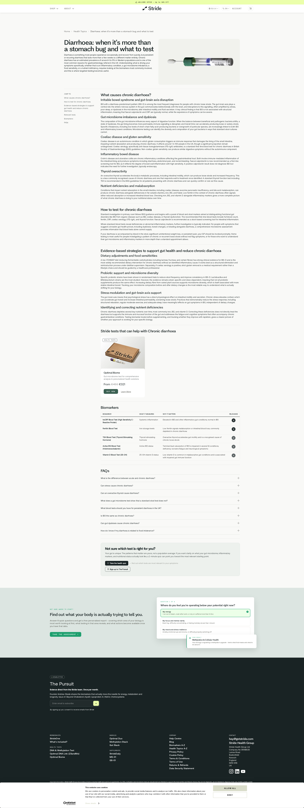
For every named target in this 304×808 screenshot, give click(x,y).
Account (237, 8)
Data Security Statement (181, 768)
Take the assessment (64, 634)
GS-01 (113, 760)
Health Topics (80, 31)
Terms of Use (176, 761)
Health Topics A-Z (178, 748)
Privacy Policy (176, 752)
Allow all (230, 788)
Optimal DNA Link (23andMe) (64, 753)
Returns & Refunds (178, 765)
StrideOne (55, 738)
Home (67, 31)
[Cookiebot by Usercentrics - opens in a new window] (69, 803)
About (67, 8)
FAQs (66, 122)
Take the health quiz (118, 563)
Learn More (126, 391)
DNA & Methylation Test (62, 750)
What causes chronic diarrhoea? (77, 98)
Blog (171, 742)
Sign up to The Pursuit (119, 569)
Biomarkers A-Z (177, 745)
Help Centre (175, 738)
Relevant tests (70, 115)
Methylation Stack (119, 742)
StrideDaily (115, 753)
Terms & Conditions (179, 758)
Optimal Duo (116, 738)
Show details (90, 803)
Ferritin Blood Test (110, 428)
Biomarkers (68, 119)
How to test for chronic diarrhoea (77, 102)
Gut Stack (115, 745)
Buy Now (111, 391)
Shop (52, 8)
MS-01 (113, 757)
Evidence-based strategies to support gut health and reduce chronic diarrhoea (79, 108)
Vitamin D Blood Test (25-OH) (115, 455)
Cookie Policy (176, 755)
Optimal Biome (57, 757)
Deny (230, 795)
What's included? (58, 742)
